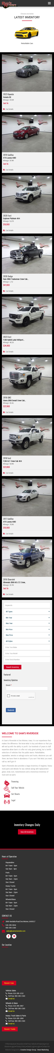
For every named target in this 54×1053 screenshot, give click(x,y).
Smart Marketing (43, 1050)
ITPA (6, 1044)
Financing (41, 1044)
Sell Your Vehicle (31, 1044)
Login (38, 1046)
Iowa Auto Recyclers (17, 1044)
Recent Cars (9, 983)
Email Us (11, 998)
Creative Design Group (28, 1050)
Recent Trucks (9, 1029)
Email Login (31, 1046)
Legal (13, 1046)
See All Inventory (27, 831)
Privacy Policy (21, 1046)
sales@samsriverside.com (15, 931)
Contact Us (46, 1046)
